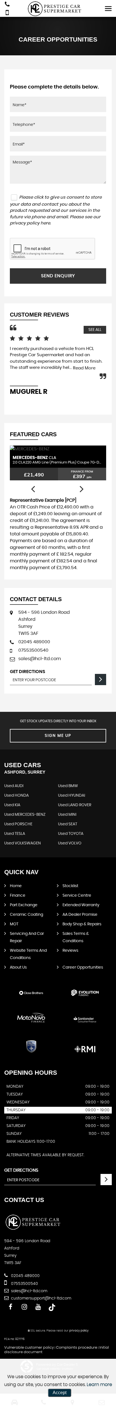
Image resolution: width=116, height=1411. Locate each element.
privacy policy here (30, 223)
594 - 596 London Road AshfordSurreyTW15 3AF (44, 623)
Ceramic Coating (26, 915)
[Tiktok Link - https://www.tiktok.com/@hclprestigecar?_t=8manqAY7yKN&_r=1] (52, 1307)
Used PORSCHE (18, 824)
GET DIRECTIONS (21, 1170)
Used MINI (67, 815)
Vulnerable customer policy (29, 1347)
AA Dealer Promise (80, 915)
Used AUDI (13, 786)
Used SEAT (67, 824)
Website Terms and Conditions (28, 954)
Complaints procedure (76, 1347)
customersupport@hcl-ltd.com (40, 1298)
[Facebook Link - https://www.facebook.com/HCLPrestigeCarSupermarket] (10, 1307)
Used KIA (12, 805)
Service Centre (77, 896)
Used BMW (68, 786)
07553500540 (33, 650)
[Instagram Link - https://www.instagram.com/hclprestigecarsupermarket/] (24, 1307)
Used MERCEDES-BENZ (25, 815)
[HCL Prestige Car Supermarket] (58, 8)
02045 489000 (34, 642)
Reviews (70, 951)
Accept (59, 1392)
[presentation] (33, 489)
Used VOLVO (69, 843)
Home (16, 886)
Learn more (99, 1384)
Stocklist (70, 886)
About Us (18, 967)
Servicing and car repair (27, 937)
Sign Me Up (58, 736)
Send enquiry (58, 276)
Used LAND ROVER (74, 805)
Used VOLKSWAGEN (22, 843)
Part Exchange (23, 905)
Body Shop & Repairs (82, 924)
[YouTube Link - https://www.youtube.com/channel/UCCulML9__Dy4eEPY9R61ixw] (38, 1307)
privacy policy (78, 1330)
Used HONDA (16, 795)
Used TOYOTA (70, 834)
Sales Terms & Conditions (76, 937)
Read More (84, 368)
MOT (14, 924)
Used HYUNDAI (71, 795)
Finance (17, 896)
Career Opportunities (83, 967)
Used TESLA (14, 834)
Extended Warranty (81, 905)
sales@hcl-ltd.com (39, 658)
